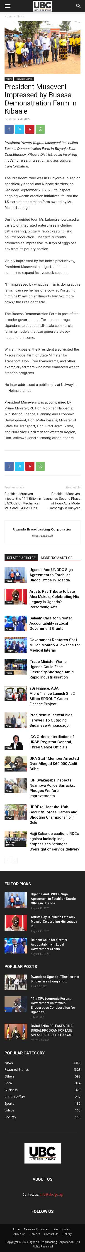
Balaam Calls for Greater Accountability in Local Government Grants (50, 623)
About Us (19, 1234)
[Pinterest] (29, 129)
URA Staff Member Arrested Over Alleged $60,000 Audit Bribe (54, 763)
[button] (78, 6)
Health (9, 650)
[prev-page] (7, 860)
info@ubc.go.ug (51, 1194)
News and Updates (36, 1229)
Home (8, 16)
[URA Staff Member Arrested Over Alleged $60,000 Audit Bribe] (16, 764)
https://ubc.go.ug (42, 535)
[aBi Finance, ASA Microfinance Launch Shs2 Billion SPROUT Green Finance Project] (16, 693)
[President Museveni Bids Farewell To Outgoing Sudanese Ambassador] (16, 720)
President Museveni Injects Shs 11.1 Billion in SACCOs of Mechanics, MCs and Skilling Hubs (23, 501)
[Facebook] (9, 129)
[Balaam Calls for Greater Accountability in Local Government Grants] (16, 623)
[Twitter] (19, 129)
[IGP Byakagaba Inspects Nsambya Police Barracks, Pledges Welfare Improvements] (16, 785)
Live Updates (61, 1229)
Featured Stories (23, 78)
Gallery (67, 1234)
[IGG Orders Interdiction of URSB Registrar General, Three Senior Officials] (16, 742)
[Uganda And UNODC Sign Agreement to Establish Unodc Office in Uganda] (16, 575)
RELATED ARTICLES (21, 558)
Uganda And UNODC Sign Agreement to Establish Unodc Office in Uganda (51, 574)
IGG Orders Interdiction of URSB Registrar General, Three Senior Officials (51, 741)
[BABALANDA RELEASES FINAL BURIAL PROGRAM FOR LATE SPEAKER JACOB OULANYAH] (16, 1031)
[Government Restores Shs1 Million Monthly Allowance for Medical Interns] (16, 645)
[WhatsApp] (40, 129)
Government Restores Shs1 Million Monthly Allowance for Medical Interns (54, 645)
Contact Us (51, 1234)
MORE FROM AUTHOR (57, 558)
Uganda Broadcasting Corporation (42, 529)
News (20, 16)
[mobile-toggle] (7, 6)
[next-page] (14, 860)
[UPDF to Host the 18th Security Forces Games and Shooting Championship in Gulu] (16, 812)
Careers (35, 1234)
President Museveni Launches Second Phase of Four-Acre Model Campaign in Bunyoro (62, 501)
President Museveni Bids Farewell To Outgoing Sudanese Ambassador (51, 720)
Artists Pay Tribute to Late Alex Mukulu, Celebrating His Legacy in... (54, 921)
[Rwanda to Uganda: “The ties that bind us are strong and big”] (16, 982)
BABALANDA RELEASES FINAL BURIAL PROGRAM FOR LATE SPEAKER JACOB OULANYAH (52, 1030)
